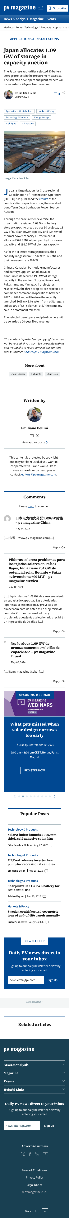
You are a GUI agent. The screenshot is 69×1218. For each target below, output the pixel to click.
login (31, 506)
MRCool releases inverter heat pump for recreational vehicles (31, 862)
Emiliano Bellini (28, 93)
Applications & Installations (34, 39)
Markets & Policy (13, 27)
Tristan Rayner (16, 896)
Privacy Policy (34, 1177)
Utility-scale (28, 123)
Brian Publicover (17, 922)
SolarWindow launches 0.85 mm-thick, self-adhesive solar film (33, 836)
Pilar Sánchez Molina (20, 845)
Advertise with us (34, 1146)
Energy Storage (41, 117)
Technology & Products (38, 27)
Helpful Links (14, 1089)
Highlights (11, 123)
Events (51, 19)
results (43, 199)
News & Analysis (16, 19)
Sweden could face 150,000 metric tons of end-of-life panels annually (34, 913)
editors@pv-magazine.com (41, 352)
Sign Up (53, 980)
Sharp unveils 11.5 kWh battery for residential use (34, 888)
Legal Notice (34, 1185)
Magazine (37, 19)
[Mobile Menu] (40, 8)
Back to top (32, 1211)
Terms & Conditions (34, 1170)
